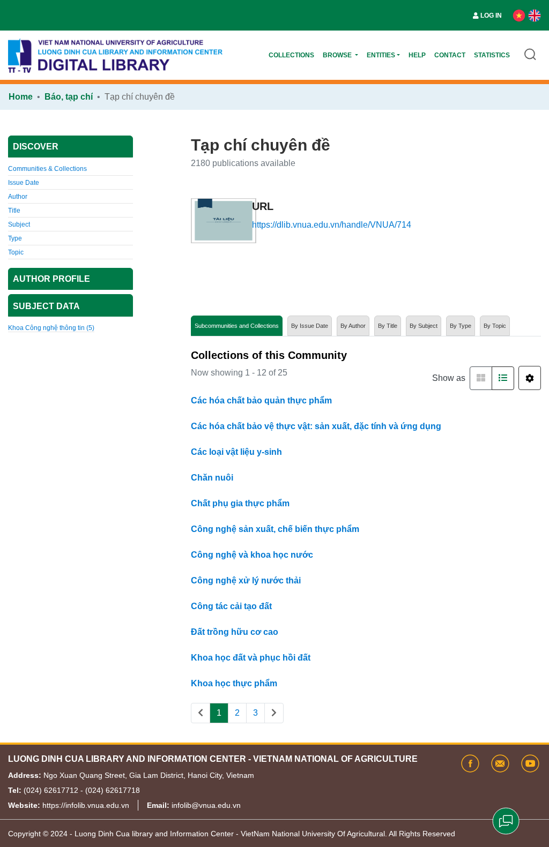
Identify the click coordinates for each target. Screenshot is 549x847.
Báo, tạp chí (68, 96)
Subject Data (46, 306)
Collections (291, 55)
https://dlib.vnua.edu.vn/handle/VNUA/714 (331, 224)
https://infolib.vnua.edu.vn (85, 805)
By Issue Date (309, 326)
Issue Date (23, 182)
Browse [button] (338, 55)
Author (17, 196)
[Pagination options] (529, 378)
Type (15, 238)
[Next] (274, 713)
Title (14, 210)
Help (417, 55)
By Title (387, 326)
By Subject (423, 326)
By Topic (495, 326)
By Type (460, 326)
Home (21, 96)
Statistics (492, 55)
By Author (353, 326)
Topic (16, 252)
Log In (491, 15)
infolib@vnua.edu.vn (206, 805)
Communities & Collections (47, 169)
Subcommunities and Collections (237, 326)
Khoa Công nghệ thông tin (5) (51, 328)
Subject (19, 224)
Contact (449, 55)
